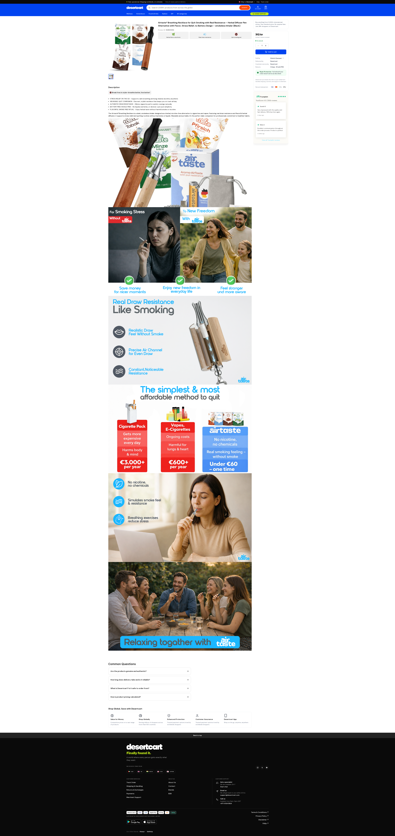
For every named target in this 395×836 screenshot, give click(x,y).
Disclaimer (263, 820)
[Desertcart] (135, 7)
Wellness (130, 14)
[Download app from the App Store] (149, 822)
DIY (172, 14)
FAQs (266, 823)
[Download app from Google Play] (134, 822)
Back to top (197, 735)
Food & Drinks (153, 14)
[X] (262, 767)
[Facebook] (267, 767)
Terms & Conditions (260, 812)
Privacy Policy (262, 816)
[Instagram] (258, 767)
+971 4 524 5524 (226, 803)
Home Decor (140, 14)
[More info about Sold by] (283, 58)
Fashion (164, 14)
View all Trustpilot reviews (271, 140)
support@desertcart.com (229, 795)
